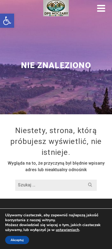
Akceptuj (17, 240)
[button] (7, 21)
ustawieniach (67, 230)
